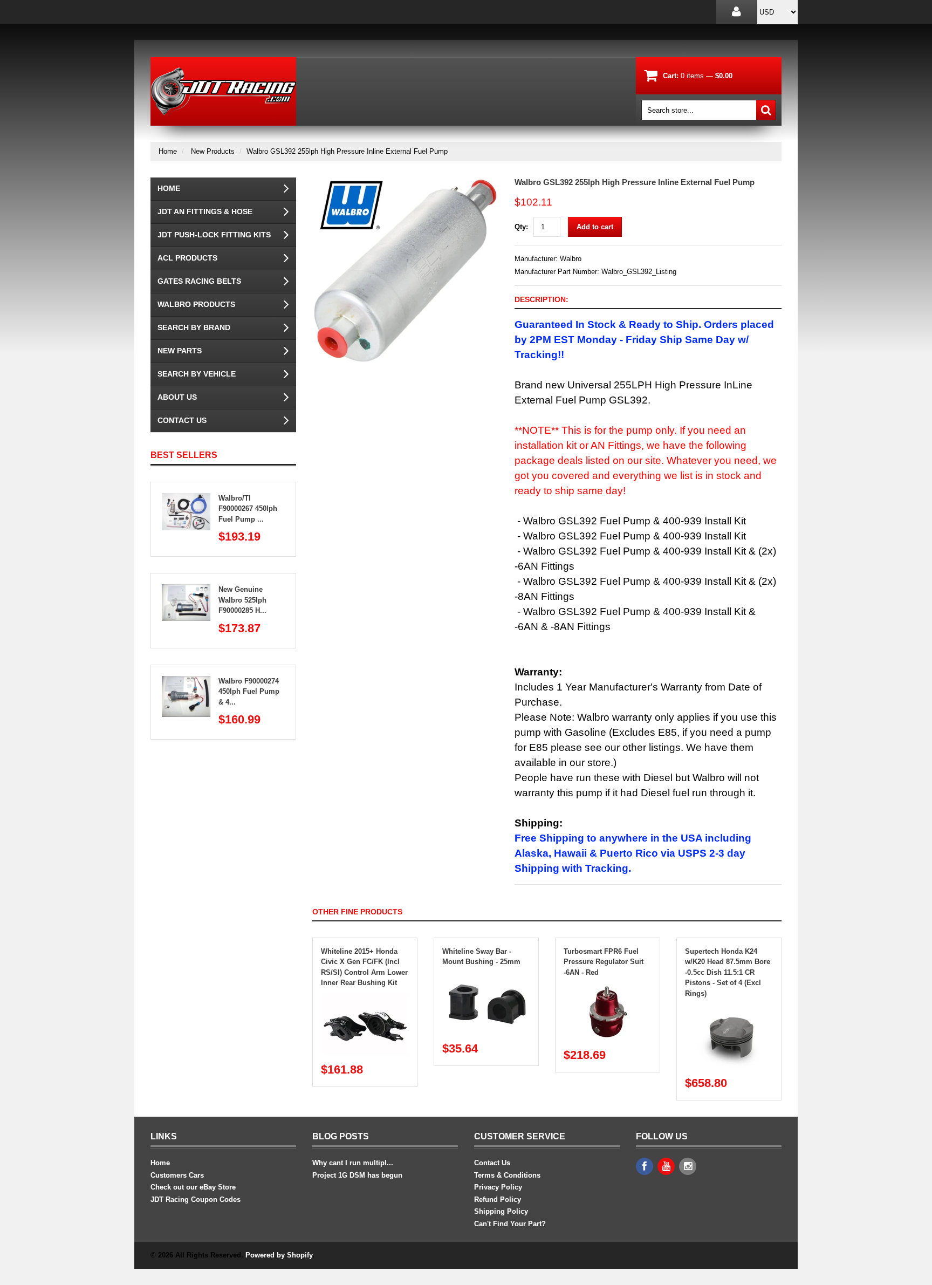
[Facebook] (644, 1166)
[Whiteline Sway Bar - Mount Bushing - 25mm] (486, 978)
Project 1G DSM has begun (357, 1175)
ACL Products (187, 258)
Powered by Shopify (278, 1255)
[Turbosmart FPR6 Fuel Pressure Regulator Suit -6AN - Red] (608, 988)
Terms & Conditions (507, 1175)
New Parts (179, 350)
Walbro (570, 259)
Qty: (521, 227)
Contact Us (182, 420)
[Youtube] (666, 1166)
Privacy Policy (498, 1187)
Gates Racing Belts (199, 281)
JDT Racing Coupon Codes (195, 1199)
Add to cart (595, 227)
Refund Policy (497, 1199)
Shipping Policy (501, 1211)
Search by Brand (193, 327)
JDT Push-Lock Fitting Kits (214, 234)
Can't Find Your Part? (510, 1224)
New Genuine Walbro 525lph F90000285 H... (242, 599)
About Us (177, 397)
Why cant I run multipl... (352, 1163)
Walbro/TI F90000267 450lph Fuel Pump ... (247, 508)
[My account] (736, 12)
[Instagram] (687, 1166)
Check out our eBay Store (193, 1187)
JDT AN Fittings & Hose (204, 211)
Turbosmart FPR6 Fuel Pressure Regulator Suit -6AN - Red (603, 961)
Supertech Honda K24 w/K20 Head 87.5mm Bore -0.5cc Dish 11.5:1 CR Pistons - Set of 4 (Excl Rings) (727, 972)
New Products (213, 151)
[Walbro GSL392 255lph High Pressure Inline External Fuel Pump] (405, 183)
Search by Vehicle (196, 374)
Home (168, 151)
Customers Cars (177, 1175)
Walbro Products (196, 304)
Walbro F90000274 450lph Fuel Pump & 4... (248, 691)
